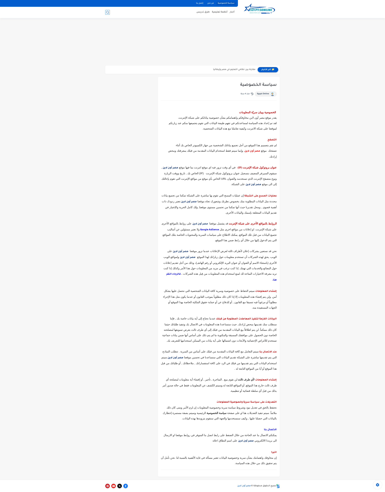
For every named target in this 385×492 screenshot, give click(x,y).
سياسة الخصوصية (226, 3)
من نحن (210, 3)
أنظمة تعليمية (220, 12)
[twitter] (119, 486)
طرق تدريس (203, 12)
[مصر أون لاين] (259, 9)
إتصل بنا (199, 3)
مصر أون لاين (252, 151)
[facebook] (125, 486)
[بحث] (107, 12)
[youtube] (113, 486)
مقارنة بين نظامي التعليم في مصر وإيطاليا (234, 69)
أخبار (232, 12)
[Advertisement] (192, 42)
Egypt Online (263, 94)
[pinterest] (107, 486)
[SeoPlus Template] (278, 486)
